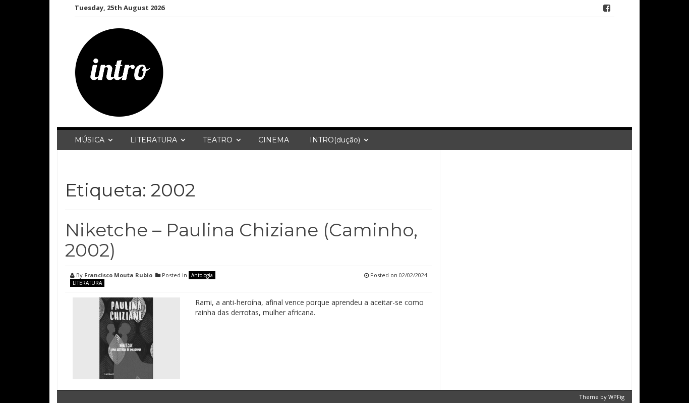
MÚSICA (89, 139)
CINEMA (273, 139)
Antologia (202, 275)
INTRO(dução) (335, 139)
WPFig (616, 396)
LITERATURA (153, 139)
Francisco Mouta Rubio (118, 275)
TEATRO (218, 139)
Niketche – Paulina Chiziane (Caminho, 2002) (241, 240)
